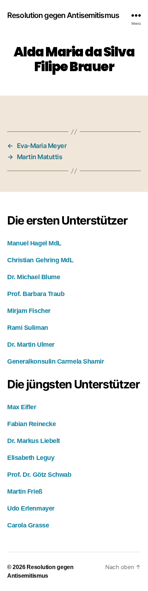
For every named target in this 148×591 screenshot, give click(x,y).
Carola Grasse (28, 525)
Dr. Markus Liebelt (33, 440)
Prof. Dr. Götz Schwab (39, 474)
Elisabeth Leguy (30, 457)
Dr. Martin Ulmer (31, 344)
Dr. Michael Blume (33, 277)
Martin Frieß (24, 491)
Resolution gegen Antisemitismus (63, 15)
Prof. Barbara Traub (35, 293)
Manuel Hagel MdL (34, 243)
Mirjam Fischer (29, 310)
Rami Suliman (27, 327)
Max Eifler (21, 407)
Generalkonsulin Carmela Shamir (55, 361)
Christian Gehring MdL (40, 260)
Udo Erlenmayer (31, 508)
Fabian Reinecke (31, 424)
